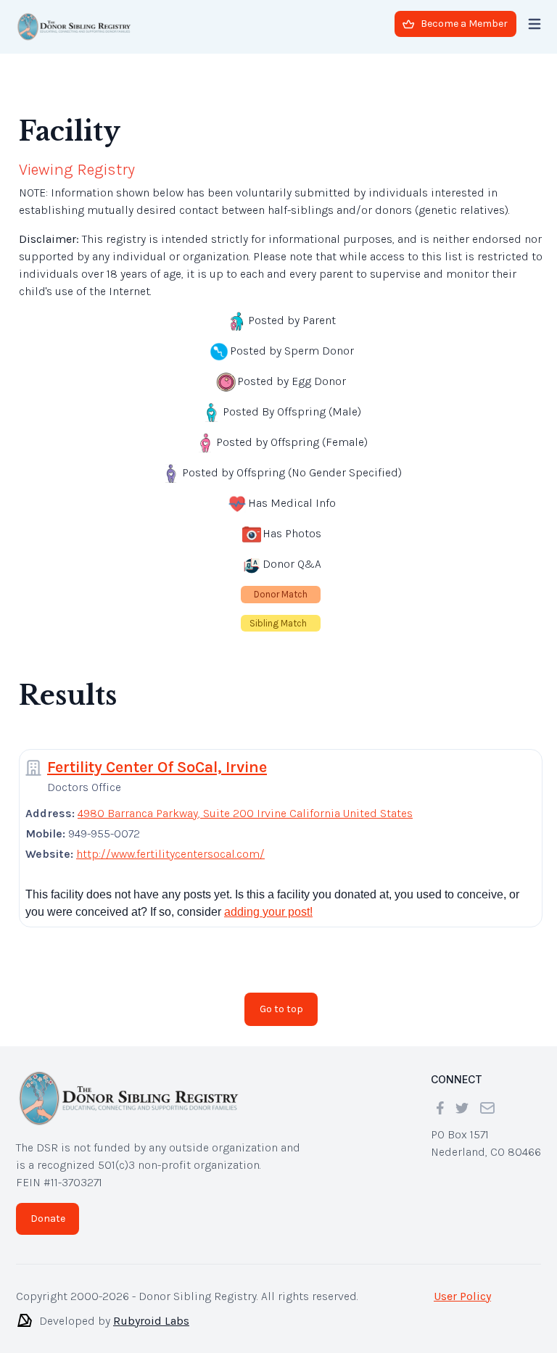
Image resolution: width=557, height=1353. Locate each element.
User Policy (462, 1296)
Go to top (281, 1009)
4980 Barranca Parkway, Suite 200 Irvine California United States (245, 813)
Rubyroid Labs (151, 1321)
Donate (47, 1218)
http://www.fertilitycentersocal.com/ (170, 854)
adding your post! (268, 912)
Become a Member (464, 23)
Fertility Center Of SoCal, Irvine (157, 767)
